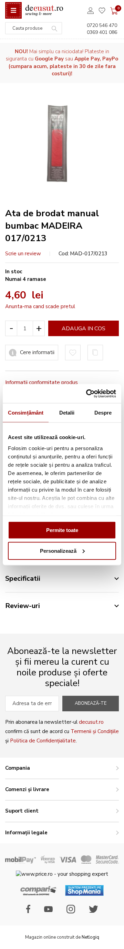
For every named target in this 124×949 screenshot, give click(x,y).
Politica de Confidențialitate (43, 740)
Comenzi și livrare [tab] (27, 789)
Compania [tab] (17, 768)
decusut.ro (91, 722)
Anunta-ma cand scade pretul (40, 306)
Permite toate (62, 530)
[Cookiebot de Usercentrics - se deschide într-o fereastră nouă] (87, 393)
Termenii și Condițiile (95, 731)
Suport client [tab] (22, 810)
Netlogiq (90, 937)
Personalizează (58, 550)
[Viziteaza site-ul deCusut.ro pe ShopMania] (84, 894)
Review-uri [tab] (22, 605)
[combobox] (33, 28)
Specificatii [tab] (22, 578)
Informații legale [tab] (26, 832)
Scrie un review (23, 253)
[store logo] (44, 10)
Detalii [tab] (67, 413)
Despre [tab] (103, 413)
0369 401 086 (102, 32)
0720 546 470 (102, 25)
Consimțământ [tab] (25, 413)
